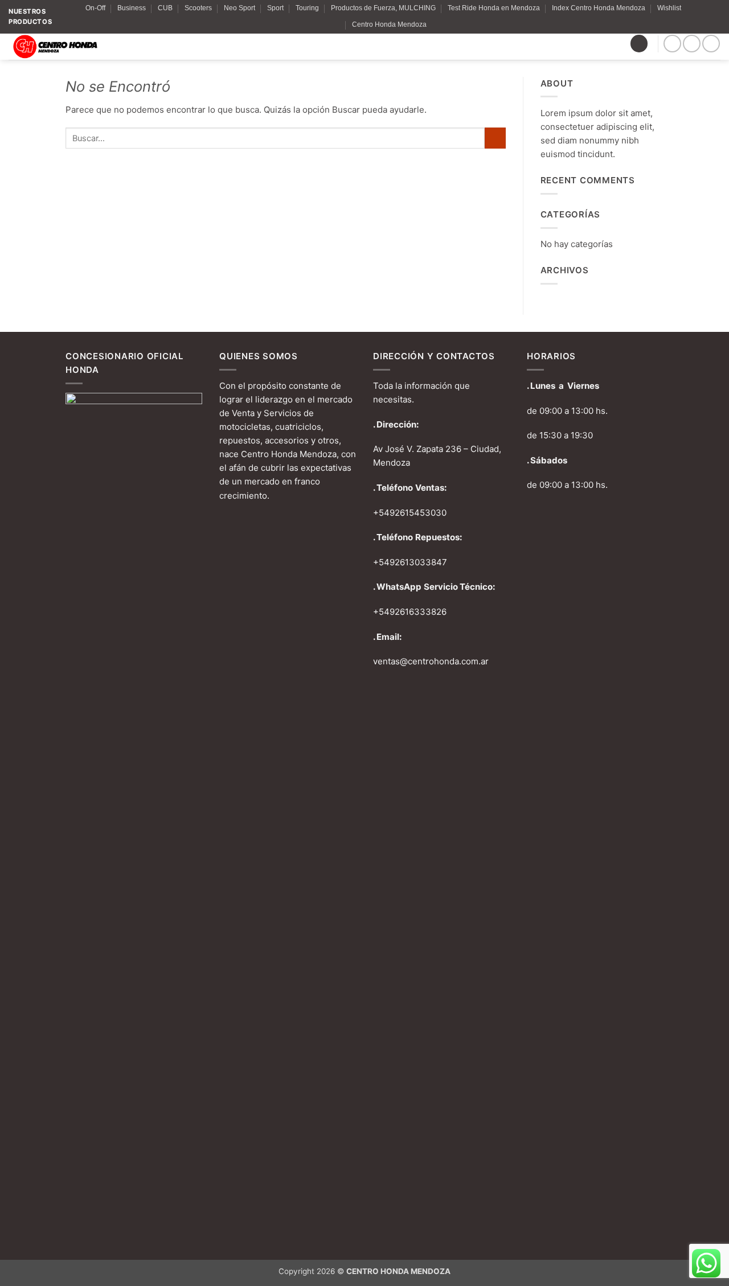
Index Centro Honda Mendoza (598, 8)
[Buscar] (639, 43)
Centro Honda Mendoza (389, 24)
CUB (165, 8)
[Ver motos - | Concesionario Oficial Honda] (95, 47)
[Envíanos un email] (711, 43)
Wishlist (669, 8)
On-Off (95, 8)
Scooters (198, 8)
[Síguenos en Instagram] (692, 43)
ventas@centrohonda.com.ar (431, 661)
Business (131, 8)
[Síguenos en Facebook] (672, 43)
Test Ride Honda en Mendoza (494, 8)
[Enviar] (495, 138)
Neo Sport (239, 8)
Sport (275, 8)
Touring (307, 8)
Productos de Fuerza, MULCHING (383, 8)
